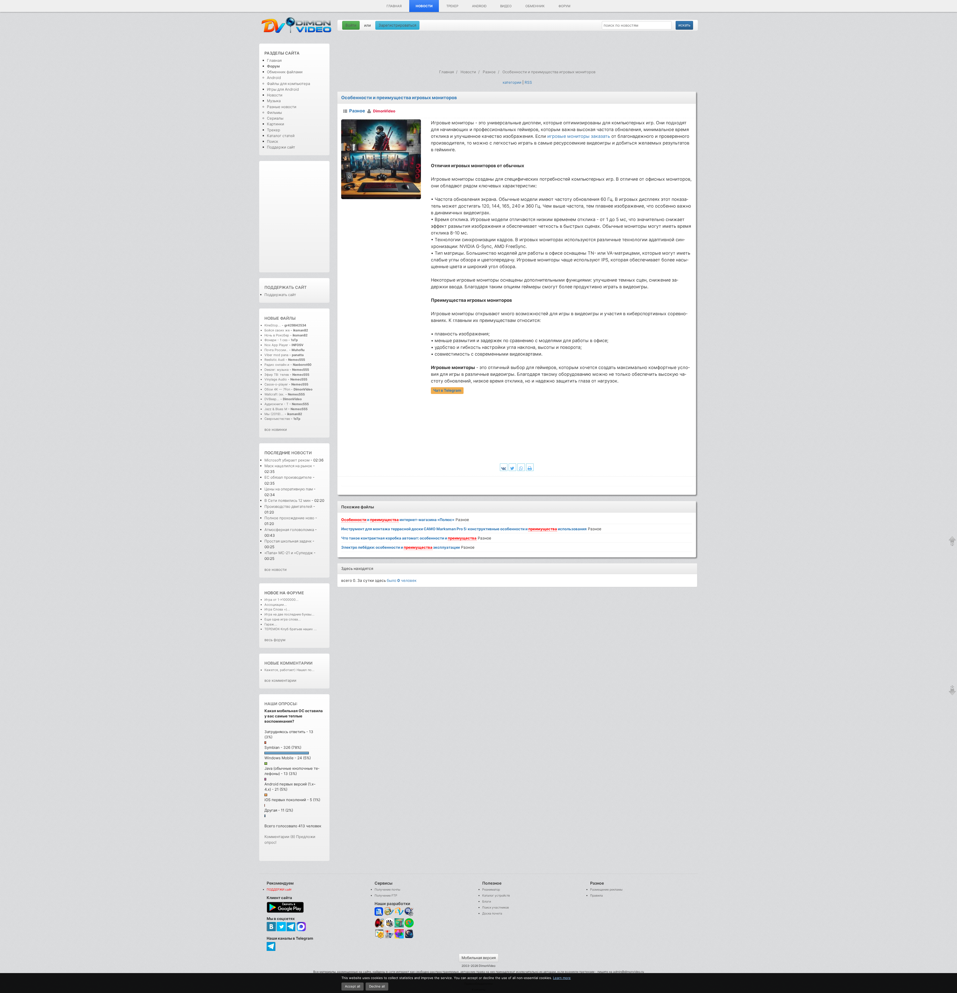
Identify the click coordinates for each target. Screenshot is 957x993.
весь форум (274, 639)
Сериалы (275, 118)
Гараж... (270, 624)
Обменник (535, 6)
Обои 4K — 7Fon (277, 389)
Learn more (562, 978)
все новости (275, 569)
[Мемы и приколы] (389, 911)
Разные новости (281, 106)
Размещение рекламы (606, 889)
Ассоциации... (275, 605)
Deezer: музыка (276, 370)
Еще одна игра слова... (282, 619)
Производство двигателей (288, 506)
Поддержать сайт (285, 287)
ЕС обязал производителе (288, 477)
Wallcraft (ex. (274, 394)
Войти (350, 25)
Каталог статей (281, 135)
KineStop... (272, 325)
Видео (506, 6)
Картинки (275, 124)
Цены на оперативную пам (288, 489)
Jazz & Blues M (275, 409)
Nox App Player (276, 345)
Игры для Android (283, 89)
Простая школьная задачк (288, 541)
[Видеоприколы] (389, 926)
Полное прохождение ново (289, 518)
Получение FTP (386, 895)
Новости (424, 6)
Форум (564, 6)
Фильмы (274, 112)
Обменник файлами (285, 72)
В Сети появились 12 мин (287, 500)
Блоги (486, 901)
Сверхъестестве (277, 419)
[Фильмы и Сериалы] (409, 937)
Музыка (274, 100)
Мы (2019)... (274, 414)
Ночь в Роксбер (276, 335)
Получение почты (387, 889)
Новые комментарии (288, 663)
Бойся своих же (277, 330)
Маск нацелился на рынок (288, 465)
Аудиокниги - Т (276, 404)
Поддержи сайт (281, 147)
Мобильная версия (479, 957)
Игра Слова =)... (277, 609)
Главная (394, 6)
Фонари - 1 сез (275, 340)
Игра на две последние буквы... (289, 614)
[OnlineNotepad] (379, 911)
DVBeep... (271, 399)
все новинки (275, 429)
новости (301, 452)
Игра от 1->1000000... (281, 600)
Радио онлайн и (276, 365)
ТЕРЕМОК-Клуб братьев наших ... (290, 629)
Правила (596, 895)
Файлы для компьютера (288, 83)
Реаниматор (491, 889)
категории (512, 82)
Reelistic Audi (274, 360)
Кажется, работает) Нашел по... (289, 670)
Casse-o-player (276, 384)
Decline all (377, 986)
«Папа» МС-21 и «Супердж (288, 552)
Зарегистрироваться (397, 25)
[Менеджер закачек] (409, 922)
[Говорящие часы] (379, 922)
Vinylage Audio (275, 379)
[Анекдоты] (399, 926)
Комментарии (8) (279, 836)
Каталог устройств (496, 895)
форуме (295, 592)
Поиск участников (495, 907)
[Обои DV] (399, 937)
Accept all (352, 986)
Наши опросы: (281, 703)
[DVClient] (399, 911)
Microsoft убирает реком (287, 460)
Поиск (272, 141)
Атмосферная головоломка (289, 529)
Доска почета (492, 913)
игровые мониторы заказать (578, 136)
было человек (401, 580)
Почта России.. (276, 350)
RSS (528, 82)
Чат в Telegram (447, 390)
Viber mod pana (276, 355)
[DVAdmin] (379, 934)
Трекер (452, 6)
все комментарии (280, 680)
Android (479, 6)
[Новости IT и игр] (389, 937)
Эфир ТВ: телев (276, 375)
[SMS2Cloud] (409, 911)
